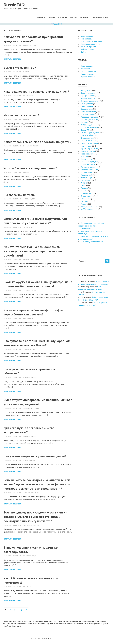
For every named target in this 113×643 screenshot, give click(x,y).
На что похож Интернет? (21, 115)
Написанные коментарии (91, 44)
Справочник (86, 228)
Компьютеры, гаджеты (90, 133)
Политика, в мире (30, 349)
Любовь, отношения (31, 259)
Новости (73, 17)
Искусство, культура (31, 525)
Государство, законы (89, 101)
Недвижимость (87, 154)
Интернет (26, 119)
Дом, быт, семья (29, 45)
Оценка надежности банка (92, 242)
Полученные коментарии (91, 41)
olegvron (17, 45)
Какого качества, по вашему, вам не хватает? (36, 91)
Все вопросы (86, 69)
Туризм (26, 71)
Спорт (83, 185)
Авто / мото (86, 90)
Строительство (87, 196)
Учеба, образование (89, 207)
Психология (28, 227)
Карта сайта (85, 17)
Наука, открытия (29, 377)
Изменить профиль (89, 47)
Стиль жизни (86, 193)
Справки (84, 188)
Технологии (85, 201)
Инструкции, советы (89, 120)
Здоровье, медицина (89, 117)
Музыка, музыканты (89, 149)
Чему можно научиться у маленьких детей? (35, 456)
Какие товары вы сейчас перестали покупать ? (38, 142)
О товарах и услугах (31, 146)
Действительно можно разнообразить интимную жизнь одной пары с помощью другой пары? (33, 251)
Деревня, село (87, 109)
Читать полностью (12, 59)
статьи (83, 191)
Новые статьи (86, 159)
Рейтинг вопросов (88, 71)
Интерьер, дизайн (88, 125)
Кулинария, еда (29, 199)
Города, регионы (88, 96)
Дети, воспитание (88, 112)
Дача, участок (87, 104)
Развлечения (28, 318)
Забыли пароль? (87, 49)
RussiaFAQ (14, 4)
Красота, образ (29, 460)
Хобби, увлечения (88, 209)
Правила (51, 17)
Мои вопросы (86, 39)
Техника (84, 199)
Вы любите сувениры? (20, 67)
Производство (87, 172)
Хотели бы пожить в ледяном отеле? (30, 168)
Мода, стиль (86, 146)
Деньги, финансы (88, 106)
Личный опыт (28, 95)
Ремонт (84, 183)
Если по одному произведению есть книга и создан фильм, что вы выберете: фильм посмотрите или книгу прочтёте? (36, 517)
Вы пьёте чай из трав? (19, 195)
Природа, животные (31, 492)
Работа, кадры (87, 178)
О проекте (41, 17)
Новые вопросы (87, 74)
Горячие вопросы (88, 77)
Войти (83, 52)
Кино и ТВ (27, 586)
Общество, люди (29, 290)
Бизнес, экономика (88, 93)
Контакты (62, 17)
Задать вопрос (87, 36)
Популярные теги (100, 17)
